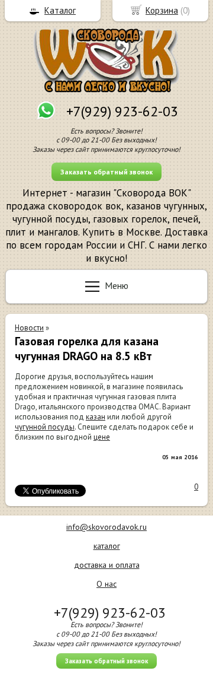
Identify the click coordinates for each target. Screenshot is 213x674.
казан (95, 417)
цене (101, 437)
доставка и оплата (107, 564)
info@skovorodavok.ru (106, 527)
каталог (106, 546)
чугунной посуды (45, 427)
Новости (29, 328)
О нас (106, 583)
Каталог (60, 10)
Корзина (162, 10)
